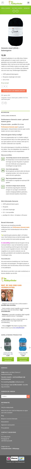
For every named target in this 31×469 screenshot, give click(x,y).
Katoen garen (17, 8)
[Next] (30, 350)
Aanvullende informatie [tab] (8, 115)
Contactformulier (6, 448)
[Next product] (14, 11)
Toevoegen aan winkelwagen (14, 90)
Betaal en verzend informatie (9, 418)
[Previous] (1, 350)
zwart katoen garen (5, 99)
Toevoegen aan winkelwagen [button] (8, 359)
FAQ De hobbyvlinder (7, 407)
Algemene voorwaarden (8, 425)
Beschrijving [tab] (5, 112)
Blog (2, 415)
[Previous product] (17, 11)
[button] (2, 3)
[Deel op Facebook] (2, 103)
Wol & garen (5, 8)
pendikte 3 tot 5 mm (23, 97)
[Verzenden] (28, 396)
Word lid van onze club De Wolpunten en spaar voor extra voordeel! (14, 411)
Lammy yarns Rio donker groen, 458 (8, 353)
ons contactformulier (18, 327)
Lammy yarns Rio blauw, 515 (23, 353)
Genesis (27, 8)
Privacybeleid (5, 428)
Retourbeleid (5, 421)
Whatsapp (16, 448)
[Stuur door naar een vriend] (5, 103)
